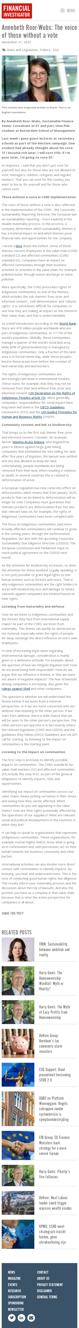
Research (14, 1291)
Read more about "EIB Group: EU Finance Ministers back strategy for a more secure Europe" (39, 1145)
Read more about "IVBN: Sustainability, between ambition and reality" (39, 949)
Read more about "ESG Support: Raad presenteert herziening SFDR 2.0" (39, 1075)
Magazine (14, 1279)
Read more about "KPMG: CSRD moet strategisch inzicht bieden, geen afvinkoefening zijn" (39, 1234)
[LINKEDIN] (21, 1318)
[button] (67, 11)
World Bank (67, 323)
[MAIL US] (31, 1318)
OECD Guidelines (52, 407)
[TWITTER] (12, 1318)
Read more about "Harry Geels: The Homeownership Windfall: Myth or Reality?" (39, 980)
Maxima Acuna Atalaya (28, 442)
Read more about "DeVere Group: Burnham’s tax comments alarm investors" (39, 1043)
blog (19, 246)
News (11, 1272)
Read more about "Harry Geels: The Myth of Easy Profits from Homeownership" (39, 1012)
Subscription (17, 1297)
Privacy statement (50, 1285)
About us (43, 1279)
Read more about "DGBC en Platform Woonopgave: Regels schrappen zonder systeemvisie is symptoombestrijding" (39, 1108)
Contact (42, 1272)
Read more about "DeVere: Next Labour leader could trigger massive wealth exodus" (39, 1203)
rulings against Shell (16, 688)
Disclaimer (44, 1291)
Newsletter (16, 1310)
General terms (47, 1297)
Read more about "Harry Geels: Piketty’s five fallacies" (39, 1175)
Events (12, 1285)
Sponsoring (16, 1303)
